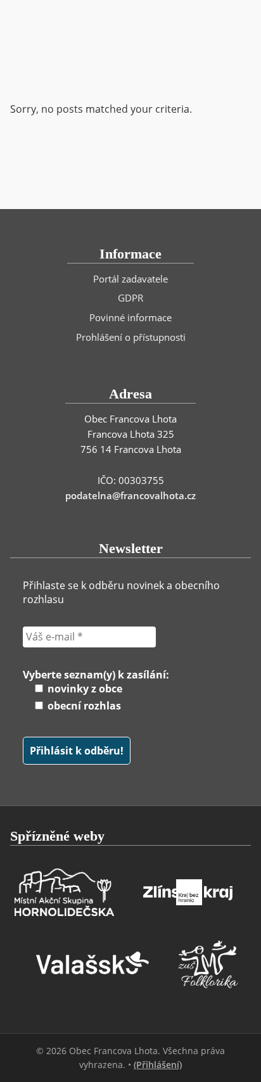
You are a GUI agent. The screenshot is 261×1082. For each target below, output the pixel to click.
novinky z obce (83, 689)
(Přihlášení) (158, 1065)
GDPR (130, 297)
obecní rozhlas (83, 706)
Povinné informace (130, 317)
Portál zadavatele (130, 278)
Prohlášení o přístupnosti (131, 337)
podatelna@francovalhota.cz (130, 495)
